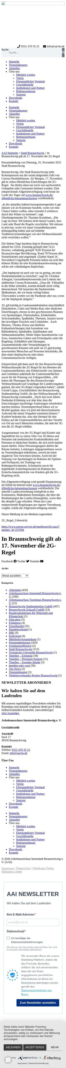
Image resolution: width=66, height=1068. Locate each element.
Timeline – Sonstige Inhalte (24, 662)
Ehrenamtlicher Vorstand (30, 81)
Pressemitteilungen (19, 642)
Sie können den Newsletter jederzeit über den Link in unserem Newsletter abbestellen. (32, 948)
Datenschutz (23, 868)
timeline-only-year (19, 665)
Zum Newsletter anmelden (38, 1002)
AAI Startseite (9, 153)
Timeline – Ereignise (21, 655)
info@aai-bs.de (18, 753)
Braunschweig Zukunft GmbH (26, 609)
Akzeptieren (34, 1047)
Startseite (14, 61)
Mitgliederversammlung (22, 639)
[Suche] (63, 52)
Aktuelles (14, 68)
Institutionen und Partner (30, 87)
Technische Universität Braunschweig (31, 652)
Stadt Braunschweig (32, 153)
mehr (55, 1047)
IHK (11, 632)
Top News (15, 668)
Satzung (20, 94)
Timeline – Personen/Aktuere (26, 659)
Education (15, 619)
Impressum (7, 868)
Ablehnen (13, 1047)
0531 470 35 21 (21, 749)
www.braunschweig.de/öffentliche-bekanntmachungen (27, 196)
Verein (20, 78)
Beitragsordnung (25, 91)
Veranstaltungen (18, 64)
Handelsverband (18, 629)
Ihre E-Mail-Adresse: (21, 914)
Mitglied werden (25, 74)
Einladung (15, 622)
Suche (5, 49)
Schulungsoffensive (20, 645)
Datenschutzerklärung (38, 1063)
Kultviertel (15, 636)
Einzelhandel (16, 626)
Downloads (15, 97)
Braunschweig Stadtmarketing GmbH (30, 606)
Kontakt (13, 101)
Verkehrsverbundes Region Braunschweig (33, 675)
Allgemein (15, 590)
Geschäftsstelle (24, 84)
